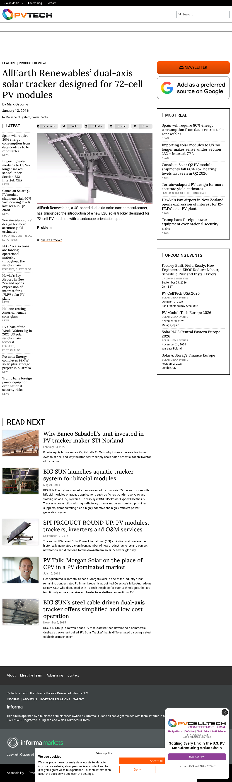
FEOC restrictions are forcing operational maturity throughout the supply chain (15, 255)
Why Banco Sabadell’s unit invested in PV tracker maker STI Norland (93, 437)
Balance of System (18, 117)
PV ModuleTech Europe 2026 (186, 312)
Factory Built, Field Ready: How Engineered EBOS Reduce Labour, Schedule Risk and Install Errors (190, 269)
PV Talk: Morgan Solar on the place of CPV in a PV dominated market (93, 564)
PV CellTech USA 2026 (181, 293)
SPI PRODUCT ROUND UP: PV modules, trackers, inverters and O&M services (96, 526)
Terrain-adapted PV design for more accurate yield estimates (16, 226)
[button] (47, 126)
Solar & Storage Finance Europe (188, 355)
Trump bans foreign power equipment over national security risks (17, 384)
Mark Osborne (17, 104)
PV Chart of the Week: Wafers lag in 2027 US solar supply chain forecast (17, 334)
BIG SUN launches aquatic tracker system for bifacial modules (88, 475)
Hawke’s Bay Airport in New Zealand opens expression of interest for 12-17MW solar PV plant (13, 287)
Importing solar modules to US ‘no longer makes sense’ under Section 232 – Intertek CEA (16, 170)
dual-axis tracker (51, 240)
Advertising (35, 3)
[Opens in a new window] (15, 706)
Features (9, 63)
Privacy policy (104, 753)
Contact (51, 3)
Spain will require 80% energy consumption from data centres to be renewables (16, 143)
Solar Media (12, 3)
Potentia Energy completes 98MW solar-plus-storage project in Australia (16, 362)
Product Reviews (33, 63)
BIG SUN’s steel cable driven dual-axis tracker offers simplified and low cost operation (94, 609)
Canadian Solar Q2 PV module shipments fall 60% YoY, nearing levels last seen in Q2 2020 (16, 200)
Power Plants (39, 117)
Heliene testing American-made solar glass (14, 312)
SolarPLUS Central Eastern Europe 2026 (191, 334)
